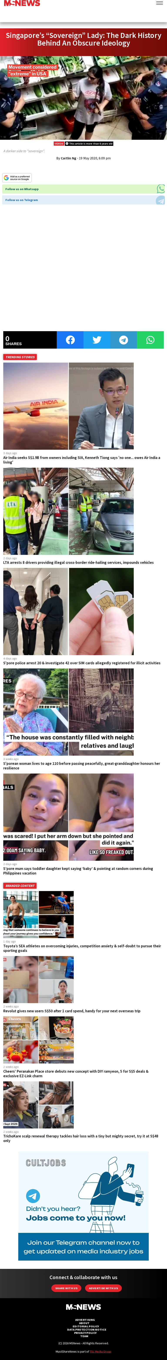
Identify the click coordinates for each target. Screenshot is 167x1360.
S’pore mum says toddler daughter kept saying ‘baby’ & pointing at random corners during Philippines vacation (78, 871)
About (84, 1323)
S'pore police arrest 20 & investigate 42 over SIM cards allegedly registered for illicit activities (81, 663)
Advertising (85, 1319)
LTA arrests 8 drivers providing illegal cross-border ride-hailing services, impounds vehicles (78, 562)
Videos (59, 143)
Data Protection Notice (86, 1329)
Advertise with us (103, 1288)
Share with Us (66, 1288)
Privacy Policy (85, 1332)
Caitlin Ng (68, 158)
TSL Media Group (100, 1351)
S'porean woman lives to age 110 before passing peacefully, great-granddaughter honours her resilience (81, 765)
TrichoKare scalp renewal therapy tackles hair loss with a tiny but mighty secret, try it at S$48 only (80, 1138)
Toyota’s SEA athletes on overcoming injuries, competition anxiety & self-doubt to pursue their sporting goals (82, 948)
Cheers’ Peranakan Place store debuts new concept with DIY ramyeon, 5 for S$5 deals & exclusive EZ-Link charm (76, 1073)
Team (84, 1336)
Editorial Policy (86, 1326)
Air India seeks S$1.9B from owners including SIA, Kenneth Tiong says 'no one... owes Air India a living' (81, 460)
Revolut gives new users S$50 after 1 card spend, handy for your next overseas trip (71, 1011)
